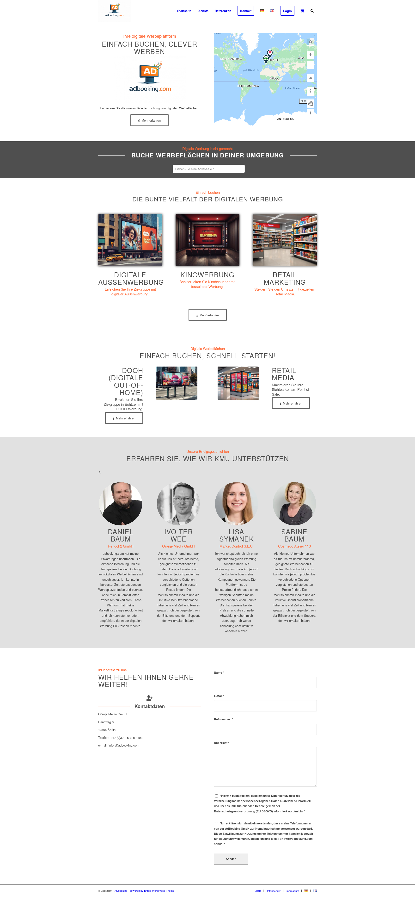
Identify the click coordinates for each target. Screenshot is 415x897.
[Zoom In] (310, 55)
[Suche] (312, 11)
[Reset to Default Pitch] (310, 78)
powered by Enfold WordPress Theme (152, 890)
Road (310, 42)
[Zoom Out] (310, 65)
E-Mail (219, 696)
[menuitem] (184, 11)
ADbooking (121, 890)
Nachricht (221, 743)
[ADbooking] (114, 11)
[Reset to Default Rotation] (310, 91)
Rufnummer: (223, 719)
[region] (265, 81)
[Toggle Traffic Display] (310, 104)
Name (219, 673)
